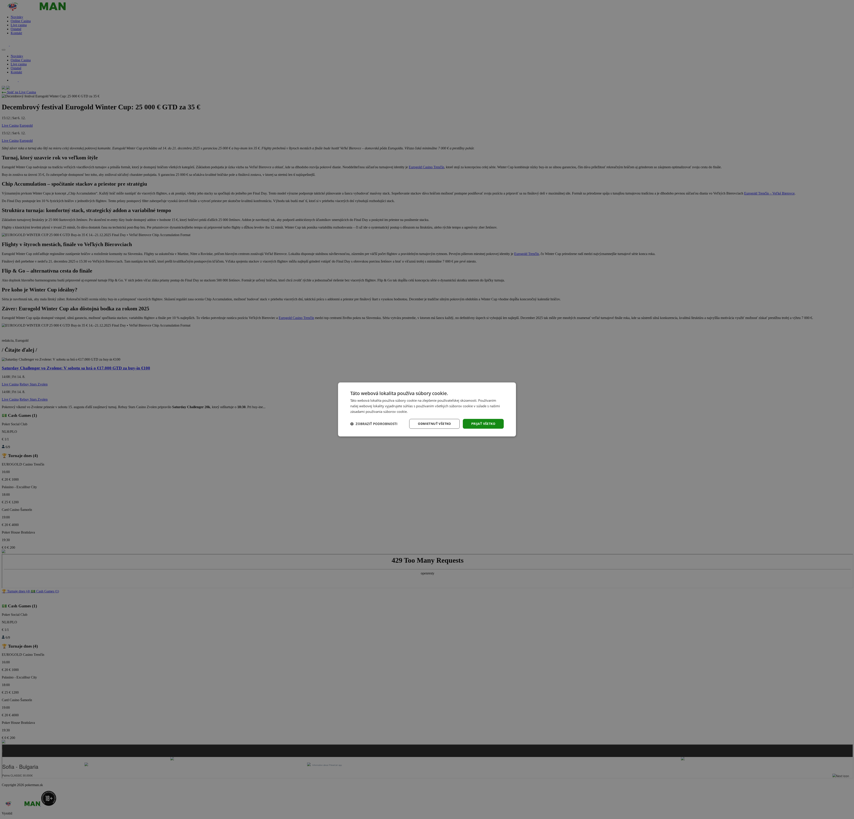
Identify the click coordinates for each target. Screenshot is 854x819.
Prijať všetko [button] (483, 424)
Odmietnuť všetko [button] (434, 424)
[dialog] (427, 409)
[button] (373, 424)
